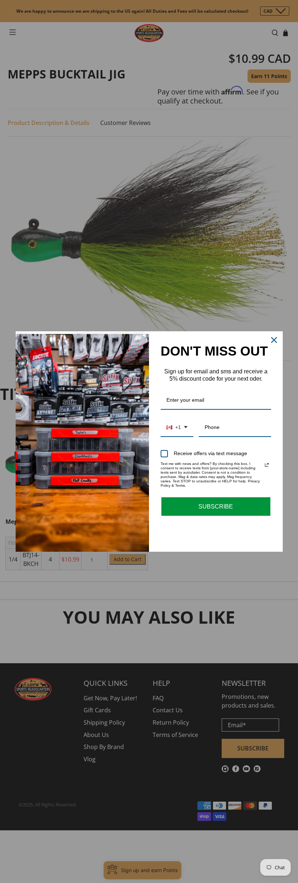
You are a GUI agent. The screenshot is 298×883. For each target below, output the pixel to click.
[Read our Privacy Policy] (266, 465)
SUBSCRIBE (215, 506)
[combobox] (177, 427)
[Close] (274, 340)
